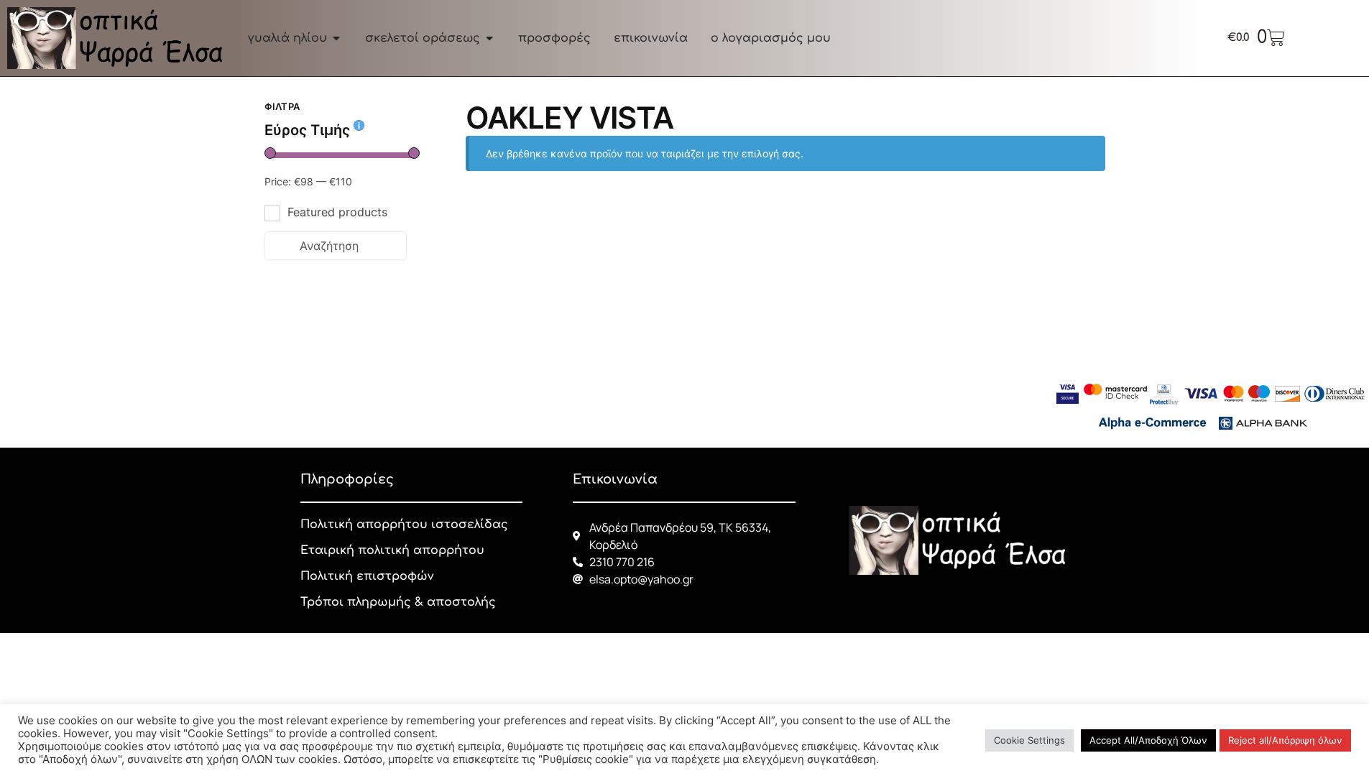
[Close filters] (411, 108)
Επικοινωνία (615, 479)
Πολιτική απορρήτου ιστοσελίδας (404, 524)
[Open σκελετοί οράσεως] (489, 38)
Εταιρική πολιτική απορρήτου (392, 550)
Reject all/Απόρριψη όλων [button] (1285, 740)
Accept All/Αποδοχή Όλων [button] (1148, 740)
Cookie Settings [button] (1029, 740)
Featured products (337, 212)
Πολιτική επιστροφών (366, 576)
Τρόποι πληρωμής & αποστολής (398, 602)
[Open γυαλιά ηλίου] (336, 38)
